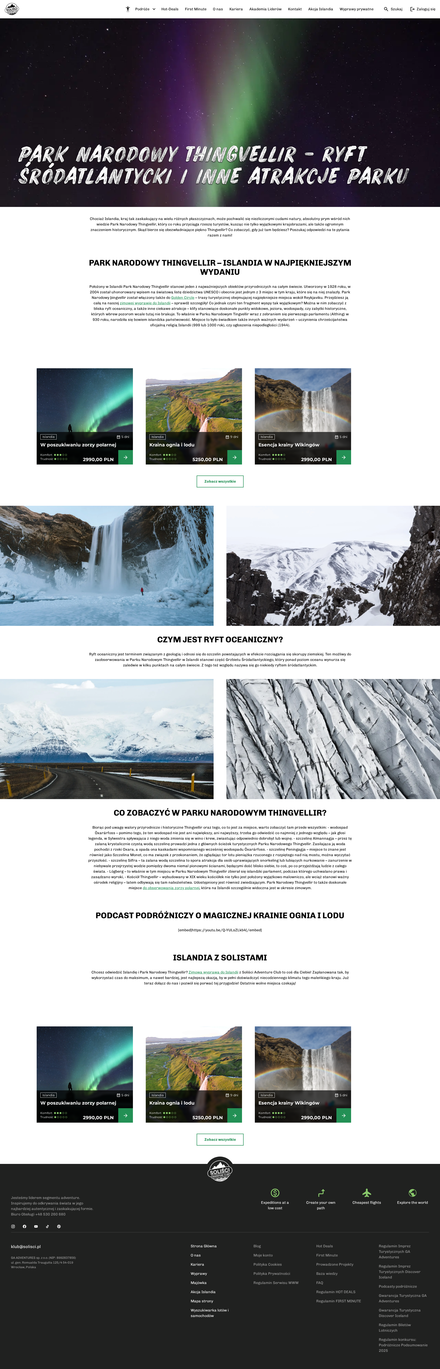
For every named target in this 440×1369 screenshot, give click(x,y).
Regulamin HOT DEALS (335, 1292)
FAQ (319, 1283)
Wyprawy (199, 1273)
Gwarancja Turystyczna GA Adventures (403, 1298)
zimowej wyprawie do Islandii (145, 303)
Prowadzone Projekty (334, 1264)
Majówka (199, 1283)
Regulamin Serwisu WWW (276, 1283)
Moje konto (263, 1255)
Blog (257, 1246)
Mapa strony (202, 1301)
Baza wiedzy (327, 1273)
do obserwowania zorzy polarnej (171, 888)
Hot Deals (324, 1246)
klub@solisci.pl (26, 1246)
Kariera (197, 1264)
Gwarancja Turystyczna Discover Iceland (400, 1313)
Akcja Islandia (203, 1292)
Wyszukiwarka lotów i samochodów (210, 1313)
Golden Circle (182, 297)
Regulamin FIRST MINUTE (338, 1301)
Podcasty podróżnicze (398, 1286)
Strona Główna (204, 1246)
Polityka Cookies (267, 1264)
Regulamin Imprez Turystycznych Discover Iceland (400, 1271)
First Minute (327, 1255)
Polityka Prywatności (271, 1273)
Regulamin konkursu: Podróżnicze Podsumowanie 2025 (403, 1345)
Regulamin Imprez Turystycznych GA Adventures (395, 1251)
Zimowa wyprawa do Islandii (213, 972)
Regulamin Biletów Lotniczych (395, 1328)
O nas (196, 1255)
